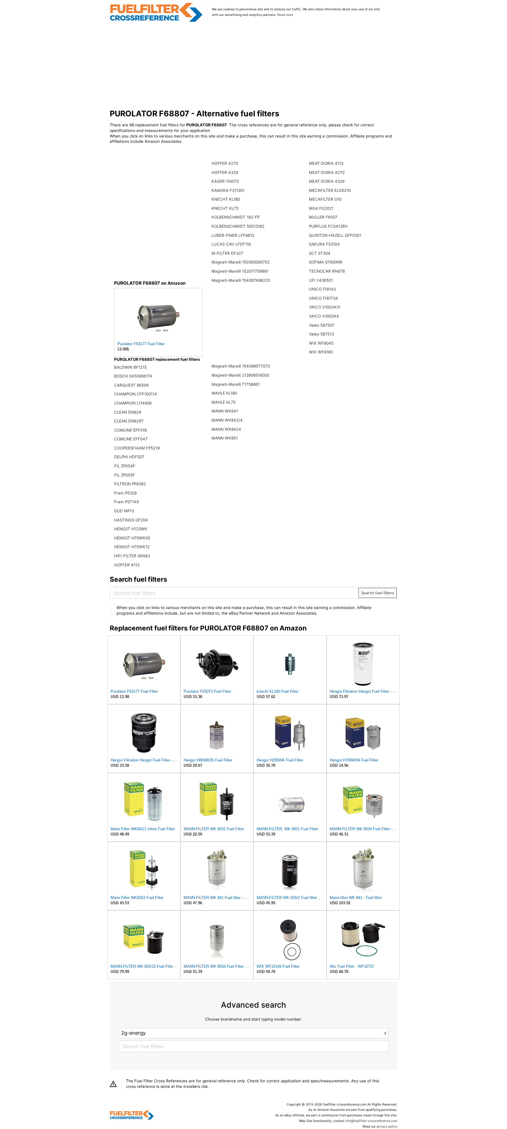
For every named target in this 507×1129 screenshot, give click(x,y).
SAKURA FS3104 (324, 244)
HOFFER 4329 (225, 172)
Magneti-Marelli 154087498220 (241, 280)
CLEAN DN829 (127, 412)
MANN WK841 (225, 411)
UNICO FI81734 (323, 298)
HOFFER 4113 (126, 565)
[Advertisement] (254, 66)
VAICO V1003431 (324, 307)
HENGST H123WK (130, 528)
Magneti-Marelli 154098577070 (241, 366)
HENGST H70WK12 (132, 546)
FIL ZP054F (124, 466)
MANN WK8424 (226, 429)
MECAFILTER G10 (325, 199)
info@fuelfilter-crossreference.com (371, 1121)
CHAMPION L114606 (133, 403)
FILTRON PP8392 (130, 484)
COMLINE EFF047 (131, 439)
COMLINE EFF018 (130, 430)
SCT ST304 (319, 253)
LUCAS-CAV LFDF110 (231, 244)
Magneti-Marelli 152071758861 (240, 271)
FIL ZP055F (124, 475)
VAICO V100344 (324, 316)
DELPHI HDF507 (129, 456)
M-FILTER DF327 (227, 253)
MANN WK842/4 (227, 420)
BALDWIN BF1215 (130, 367)
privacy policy (387, 1126)
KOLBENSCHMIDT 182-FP (236, 217)
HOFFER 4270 (225, 163)
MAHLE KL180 (224, 393)
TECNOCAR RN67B (327, 271)
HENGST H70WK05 (132, 538)
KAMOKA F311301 (228, 190)
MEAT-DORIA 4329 (326, 181)
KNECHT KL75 (225, 208)
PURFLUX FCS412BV (328, 226)
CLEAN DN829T (129, 421)
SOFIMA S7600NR (325, 262)
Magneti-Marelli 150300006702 (241, 262)
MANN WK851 (225, 438)
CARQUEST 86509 (131, 385)
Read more (285, 15)
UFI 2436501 (321, 280)
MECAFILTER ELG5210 (330, 190)
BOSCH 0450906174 (133, 376)
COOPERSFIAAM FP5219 (137, 448)
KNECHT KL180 (226, 199)
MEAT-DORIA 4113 (326, 163)
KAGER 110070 (225, 181)
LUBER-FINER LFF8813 (233, 235)
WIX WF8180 (321, 352)
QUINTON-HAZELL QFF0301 (335, 235)
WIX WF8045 (321, 343)
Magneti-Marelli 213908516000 (240, 375)
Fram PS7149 (126, 501)
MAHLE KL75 (224, 402)
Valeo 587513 (321, 334)
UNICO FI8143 (322, 289)
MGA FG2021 (321, 208)
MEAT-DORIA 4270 (326, 172)
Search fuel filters (377, 592)
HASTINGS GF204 (131, 520)
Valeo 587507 (321, 325)
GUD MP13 (124, 511)
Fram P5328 (125, 493)
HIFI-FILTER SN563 (132, 555)
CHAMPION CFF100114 (135, 394)
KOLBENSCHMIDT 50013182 (238, 226)
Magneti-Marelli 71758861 (236, 384)
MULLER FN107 (323, 217)
